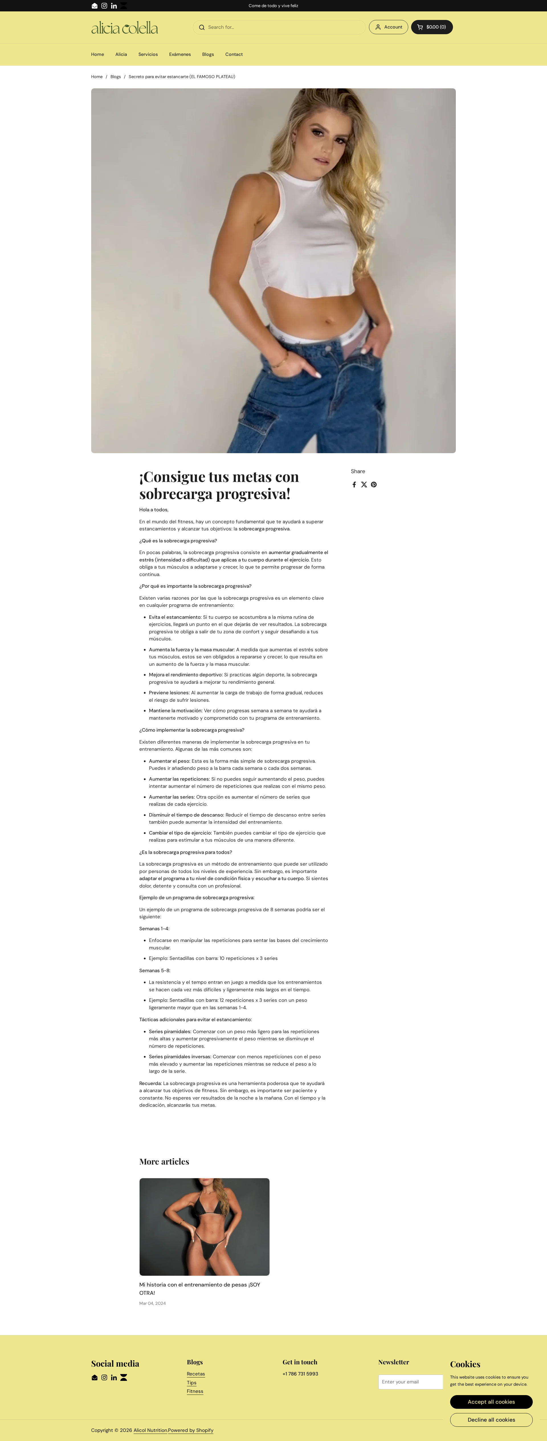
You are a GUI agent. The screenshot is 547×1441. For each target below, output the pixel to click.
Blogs (116, 77)
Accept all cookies (491, 1401)
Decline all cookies (491, 1419)
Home (97, 77)
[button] (432, 27)
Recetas (196, 1374)
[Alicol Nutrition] (124, 27)
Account (393, 27)
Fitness (195, 1391)
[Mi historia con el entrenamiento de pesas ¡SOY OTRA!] (204, 1227)
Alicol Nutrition (150, 1430)
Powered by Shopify (190, 1430)
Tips (192, 1382)
